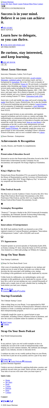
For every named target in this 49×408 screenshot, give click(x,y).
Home (3, 4)
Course (20, 4)
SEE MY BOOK (9, 62)
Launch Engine (40, 104)
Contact (40, 4)
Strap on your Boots (33, 122)
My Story (9, 4)
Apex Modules (38, 106)
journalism (15, 82)
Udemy (42, 132)
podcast (12, 126)
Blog (31, 4)
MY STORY (8, 28)
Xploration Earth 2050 (34, 96)
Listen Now (7, 359)
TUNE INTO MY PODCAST (13, 45)
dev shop (25, 100)
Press (35, 4)
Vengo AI (24, 84)
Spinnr (24, 86)
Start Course (7, 322)
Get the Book (8, 289)
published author (15, 80)
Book (15, 4)
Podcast (26, 4)
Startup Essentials (12, 128)
